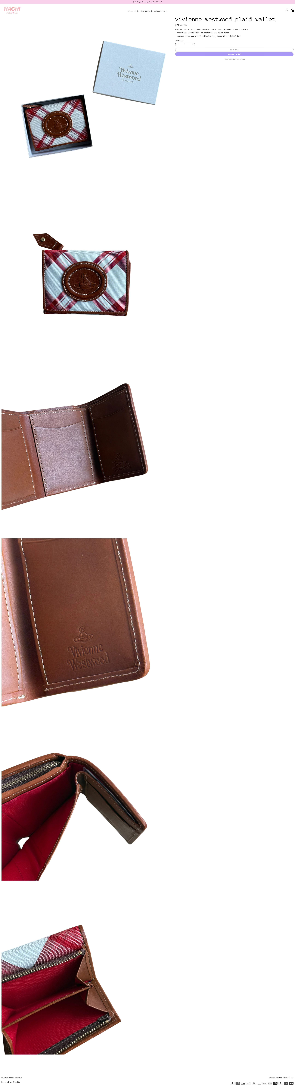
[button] (85, 100)
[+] (193, 44)
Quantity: (180, 40)
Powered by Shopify (10, 1082)
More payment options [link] (234, 59)
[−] (177, 44)
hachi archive (15, 1078)
